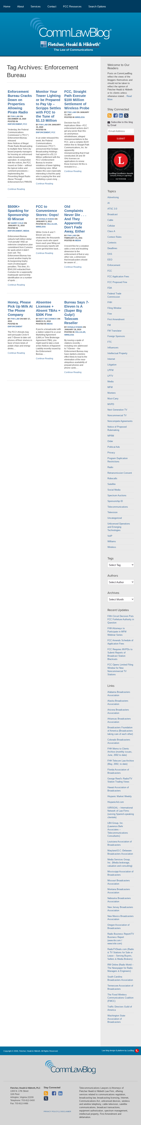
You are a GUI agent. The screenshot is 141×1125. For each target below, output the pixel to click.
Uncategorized (114, 518)
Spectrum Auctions (116, 495)
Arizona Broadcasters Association (118, 711)
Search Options (97, 6)
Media (26, 231)
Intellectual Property (117, 353)
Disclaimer (65, 1111)
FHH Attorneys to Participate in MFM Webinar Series (116, 631)
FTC (109, 342)
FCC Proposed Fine (117, 282)
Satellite (111, 484)
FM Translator (114, 330)
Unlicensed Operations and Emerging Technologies (118, 527)
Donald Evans (46, 219)
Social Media (113, 489)
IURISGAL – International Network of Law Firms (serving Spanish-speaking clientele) (120, 812)
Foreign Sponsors (116, 336)
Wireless (80, 117)
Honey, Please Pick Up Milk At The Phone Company (20, 308)
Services (36, 6)
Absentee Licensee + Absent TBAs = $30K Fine (48, 308)
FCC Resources (72, 6)
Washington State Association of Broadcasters (116, 1018)
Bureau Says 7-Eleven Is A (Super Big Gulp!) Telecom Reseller (76, 312)
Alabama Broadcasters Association (118, 694)
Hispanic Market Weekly (119, 796)
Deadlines (112, 248)
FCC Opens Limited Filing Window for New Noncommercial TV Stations (120, 669)
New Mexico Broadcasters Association (120, 918)
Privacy (111, 452)
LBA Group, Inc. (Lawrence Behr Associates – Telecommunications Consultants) (117, 829)
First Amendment (115, 319)
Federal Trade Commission (114, 295)
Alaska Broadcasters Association (117, 702)
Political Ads (113, 447)
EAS (109, 254)
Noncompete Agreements (120, 421)
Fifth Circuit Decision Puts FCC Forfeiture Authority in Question (120, 619)
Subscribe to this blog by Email (120, 124)
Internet (111, 359)
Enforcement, (15, 124)
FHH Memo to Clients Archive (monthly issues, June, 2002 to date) (119, 751)
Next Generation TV (117, 409)
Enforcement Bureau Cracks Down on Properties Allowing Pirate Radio (20, 102)
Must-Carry (112, 398)
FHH (109, 302)
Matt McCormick (48, 319)
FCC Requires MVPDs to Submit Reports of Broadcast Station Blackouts (119, 654)
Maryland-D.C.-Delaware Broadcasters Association (120, 852)
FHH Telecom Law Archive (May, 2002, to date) (120, 762)
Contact (51, 6)
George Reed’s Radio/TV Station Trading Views (119, 780)
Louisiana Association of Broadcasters (119, 843)
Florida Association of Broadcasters (118, 771)
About (20, 6)
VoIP (109, 536)
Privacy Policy (51, 1111)
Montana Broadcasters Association (118, 891)
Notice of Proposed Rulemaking (117, 428)
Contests (111, 242)
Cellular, (52, 224)
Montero (111, 393)
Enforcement (15, 326)
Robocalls (112, 478)
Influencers (112, 347)
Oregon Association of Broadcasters (118, 926)
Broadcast (112, 214)
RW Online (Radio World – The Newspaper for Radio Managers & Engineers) (120, 967)
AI (108, 203)
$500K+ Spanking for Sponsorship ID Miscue (18, 213)
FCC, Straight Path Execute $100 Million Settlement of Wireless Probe (76, 100)
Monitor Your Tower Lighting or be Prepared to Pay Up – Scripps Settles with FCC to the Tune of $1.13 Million (48, 106)
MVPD (110, 404)
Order (110, 441)
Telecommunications (117, 507)
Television (112, 512)
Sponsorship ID (115, 501)
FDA (109, 288)
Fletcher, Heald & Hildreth (71, 46)
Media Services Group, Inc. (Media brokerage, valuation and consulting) (119, 862)
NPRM (110, 435)
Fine (109, 313)
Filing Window (114, 308)
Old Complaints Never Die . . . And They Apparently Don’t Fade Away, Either (75, 219)
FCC (25, 124)
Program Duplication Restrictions (117, 460)
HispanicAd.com (115, 802)
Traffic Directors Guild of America (119, 1008)
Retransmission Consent (119, 473)
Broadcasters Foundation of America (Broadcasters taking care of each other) (120, 730)
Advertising (113, 197)
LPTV (110, 376)
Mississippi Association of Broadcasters (120, 873)
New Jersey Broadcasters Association (120, 909)
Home (6, 6)
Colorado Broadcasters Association (118, 741)
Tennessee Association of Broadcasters (120, 987)
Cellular (111, 225)
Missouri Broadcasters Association (118, 882)
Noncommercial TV (117, 415)
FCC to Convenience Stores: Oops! (47, 211)
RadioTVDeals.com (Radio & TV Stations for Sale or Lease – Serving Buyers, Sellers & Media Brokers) (120, 954)
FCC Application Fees (118, 276)
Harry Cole (17, 223)
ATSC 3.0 (112, 208)
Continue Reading (16, 189)
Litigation (111, 364)
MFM (110, 387)
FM (109, 325)
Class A (111, 231)
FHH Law (15, 116)
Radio (110, 467)
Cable (110, 220)
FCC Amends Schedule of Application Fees (120, 642)
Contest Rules (114, 237)
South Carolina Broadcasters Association (120, 978)
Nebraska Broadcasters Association (119, 900)
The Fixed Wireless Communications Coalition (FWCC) (120, 997)
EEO (109, 259)
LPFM (110, 370)
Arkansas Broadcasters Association (119, 720)
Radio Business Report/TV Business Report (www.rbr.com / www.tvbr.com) (120, 939)
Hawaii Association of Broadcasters (118, 789)
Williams (111, 541)
